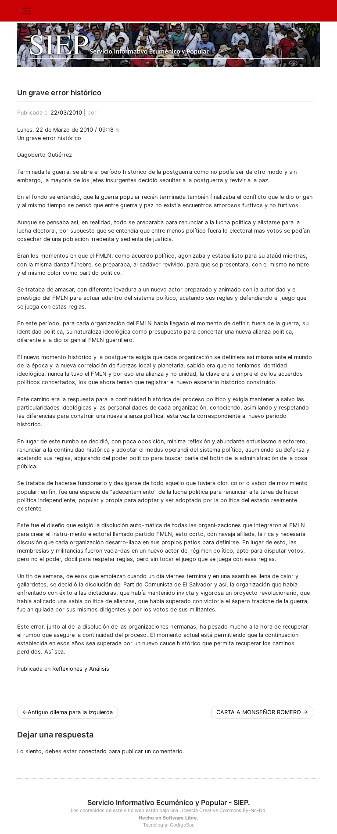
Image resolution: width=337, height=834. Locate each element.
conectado (93, 751)
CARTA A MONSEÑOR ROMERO (258, 712)
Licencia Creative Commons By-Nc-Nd (222, 810)
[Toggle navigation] (26, 10)
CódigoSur (181, 825)
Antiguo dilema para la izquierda (70, 712)
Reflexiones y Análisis (80, 668)
